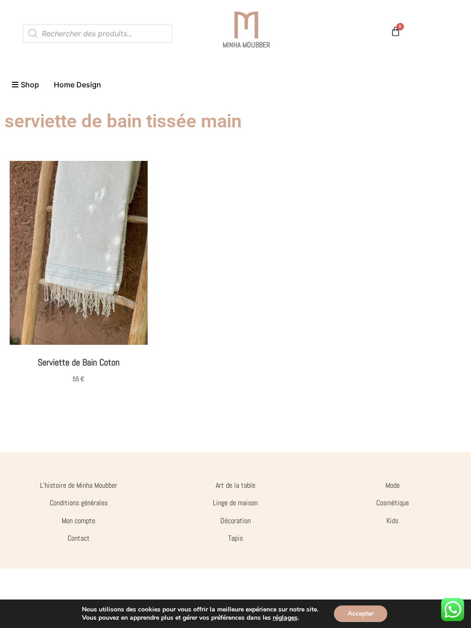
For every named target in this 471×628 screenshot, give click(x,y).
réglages (285, 618)
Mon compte (78, 520)
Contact (79, 538)
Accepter (360, 613)
